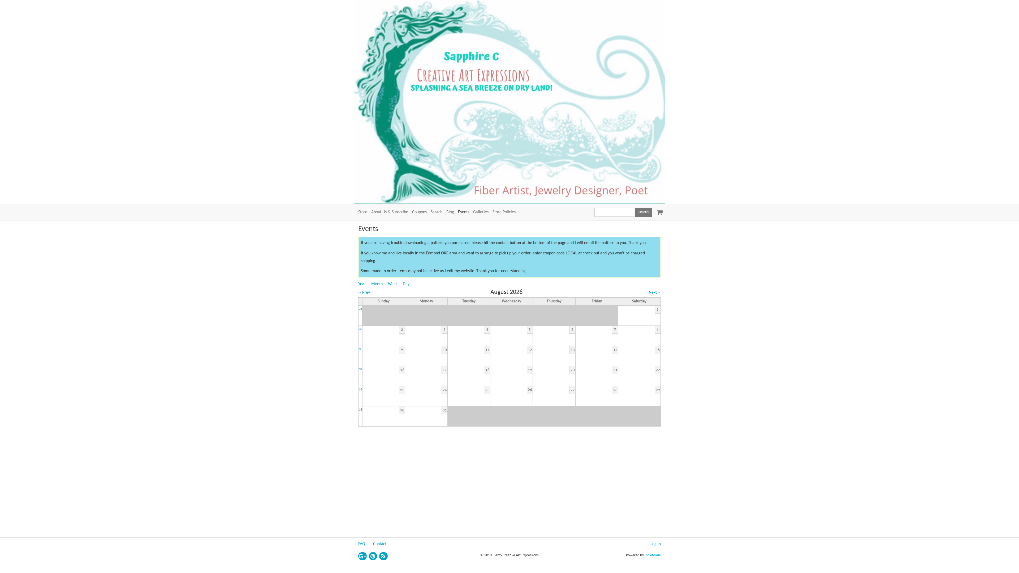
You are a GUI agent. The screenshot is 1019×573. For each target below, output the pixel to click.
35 (360, 389)
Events (463, 212)
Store (362, 212)
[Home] (509, 102)
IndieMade (653, 555)
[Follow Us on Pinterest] (373, 556)
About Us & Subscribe (389, 212)
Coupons (419, 212)
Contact (379, 544)
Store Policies (504, 212)
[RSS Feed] (383, 556)
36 (360, 409)
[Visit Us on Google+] (362, 556)
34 (360, 369)
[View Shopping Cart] (658, 210)
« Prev (364, 292)
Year (362, 284)
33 (360, 349)
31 (360, 309)
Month (377, 284)
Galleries (481, 212)
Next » (654, 292)
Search (436, 212)
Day (406, 284)
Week (393, 284)
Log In (655, 544)
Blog (450, 212)
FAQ (361, 544)
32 (360, 329)
